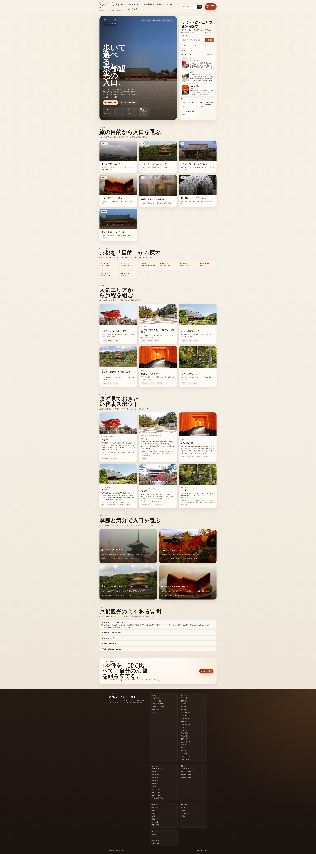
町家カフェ (184, 747)
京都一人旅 (184, 730)
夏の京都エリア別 (186, 777)
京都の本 (154, 834)
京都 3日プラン (155, 780)
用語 (154, 4)
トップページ (155, 698)
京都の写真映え (185, 724)
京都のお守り (185, 759)
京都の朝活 (184, 715)
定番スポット (185, 753)
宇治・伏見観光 (185, 742)
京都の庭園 (184, 721)
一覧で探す (209, 40)
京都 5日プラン (155, 786)
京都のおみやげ (185, 756)
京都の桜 (183, 703)
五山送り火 (154, 819)
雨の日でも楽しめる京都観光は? (111, 649)
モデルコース (131, 4)
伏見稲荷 (203, 45)
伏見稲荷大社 (185, 813)
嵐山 (196, 45)
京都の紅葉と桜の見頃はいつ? (111, 643)
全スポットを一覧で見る (128, 102)
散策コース (160, 4)
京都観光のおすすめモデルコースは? (113, 622)
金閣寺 (184, 50)
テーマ (139, 4)
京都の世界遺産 (185, 712)
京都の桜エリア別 (186, 771)
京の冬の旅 (154, 822)
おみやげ (130, 9)
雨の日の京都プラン (157, 798)
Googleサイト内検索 (157, 706)
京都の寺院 (184, 733)
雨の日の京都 (185, 718)
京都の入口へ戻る (202, 850)
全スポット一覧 (210, 6)
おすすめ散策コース (157, 709)
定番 (166, 4)
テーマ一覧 (184, 698)
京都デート (184, 727)
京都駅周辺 (184, 745)
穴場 (171, 4)
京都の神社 (184, 736)
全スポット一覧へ (206, 671)
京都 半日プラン (156, 771)
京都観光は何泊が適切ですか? (111, 638)
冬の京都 (183, 706)
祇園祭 (153, 810)
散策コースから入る (110, 102)
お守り (136, 9)
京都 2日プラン (155, 777)
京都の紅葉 (184, 701)
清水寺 (184, 45)
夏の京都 (183, 709)
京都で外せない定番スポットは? (111, 632)
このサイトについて (157, 837)
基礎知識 (149, 4)
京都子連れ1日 (155, 795)
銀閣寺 (183, 816)
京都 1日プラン (155, 774)
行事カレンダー (156, 807)
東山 (190, 45)
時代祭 (153, 816)
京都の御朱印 (185, 750)
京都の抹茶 (184, 739)
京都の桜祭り (155, 825)
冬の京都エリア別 (186, 774)
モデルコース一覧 (156, 768)
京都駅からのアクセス (158, 703)
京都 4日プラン (155, 783)
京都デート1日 (155, 792)
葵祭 (152, 813)
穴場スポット (155, 712)
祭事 (143, 4)
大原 (190, 50)
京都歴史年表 (155, 843)
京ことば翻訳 (155, 840)
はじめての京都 (156, 789)
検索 (199, 6)
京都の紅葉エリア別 (187, 768)
